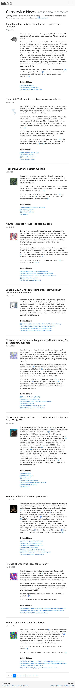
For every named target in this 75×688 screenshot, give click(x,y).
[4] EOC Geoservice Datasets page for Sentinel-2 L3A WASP (36, 330)
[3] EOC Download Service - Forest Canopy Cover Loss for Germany (38, 276)
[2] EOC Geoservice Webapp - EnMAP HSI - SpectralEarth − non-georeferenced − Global (43, 663)
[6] (59, 381)
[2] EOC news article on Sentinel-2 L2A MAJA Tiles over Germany (37, 326)
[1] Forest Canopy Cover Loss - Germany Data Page (34, 271)
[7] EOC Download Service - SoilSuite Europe (32, 554)
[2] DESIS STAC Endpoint (26, 476)
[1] (65, 70)
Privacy (9, 686)
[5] (38, 262)
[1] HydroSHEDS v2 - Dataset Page (29, 152)
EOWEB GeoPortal (69, 686)
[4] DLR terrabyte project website (29, 547)
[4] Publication (24, 214)
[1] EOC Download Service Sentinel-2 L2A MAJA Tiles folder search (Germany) (40, 324)
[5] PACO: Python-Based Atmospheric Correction (33, 482)
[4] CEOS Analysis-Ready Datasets (29, 480)
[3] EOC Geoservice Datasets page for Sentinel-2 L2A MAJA (35, 328)
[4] (44, 144)
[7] (59, 460)
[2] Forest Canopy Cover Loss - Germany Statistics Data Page (36, 273)
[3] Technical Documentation (28, 157)
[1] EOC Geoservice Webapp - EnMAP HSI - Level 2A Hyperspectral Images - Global (42, 661)
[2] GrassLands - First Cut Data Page (30, 399)
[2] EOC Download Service (27, 154)
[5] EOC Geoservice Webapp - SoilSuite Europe (32, 550)
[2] (43, 72)
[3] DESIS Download (25, 478)
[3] (29, 76)
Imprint (4, 686)
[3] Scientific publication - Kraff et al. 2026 (31, 89)
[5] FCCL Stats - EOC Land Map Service (30, 280)
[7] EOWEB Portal (24, 487)
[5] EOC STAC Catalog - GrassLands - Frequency (32, 405)
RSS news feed (43, 18)
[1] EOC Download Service (27, 85)
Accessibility (20, 686)
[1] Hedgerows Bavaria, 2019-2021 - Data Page (32, 207)
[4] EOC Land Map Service (27, 403)
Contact (26, 686)
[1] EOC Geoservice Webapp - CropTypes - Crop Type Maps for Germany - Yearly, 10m (43, 608)
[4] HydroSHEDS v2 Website (27, 159)
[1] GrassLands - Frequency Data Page (30, 397)
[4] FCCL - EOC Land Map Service (29, 278)
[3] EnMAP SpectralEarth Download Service (31, 665)
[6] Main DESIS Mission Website (28, 484)
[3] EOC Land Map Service (27, 212)
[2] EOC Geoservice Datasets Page (29, 87)
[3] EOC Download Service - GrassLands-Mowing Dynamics (36, 401)
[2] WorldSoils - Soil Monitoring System (30, 543)
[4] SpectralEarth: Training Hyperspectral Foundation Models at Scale (38, 668)
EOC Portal (60, 686)
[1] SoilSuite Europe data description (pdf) (31, 541)
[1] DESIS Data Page (25, 473)
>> (37, 676)
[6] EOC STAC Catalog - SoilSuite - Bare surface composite (35, 552)
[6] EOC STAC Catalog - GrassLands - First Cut (32, 408)
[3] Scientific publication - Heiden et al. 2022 (32, 545)
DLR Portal (53, 686)
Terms (13, 686)
